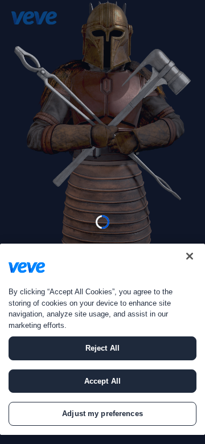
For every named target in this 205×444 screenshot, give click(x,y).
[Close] (189, 256)
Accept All (102, 381)
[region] (102, 339)
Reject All (102, 348)
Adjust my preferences (102, 413)
